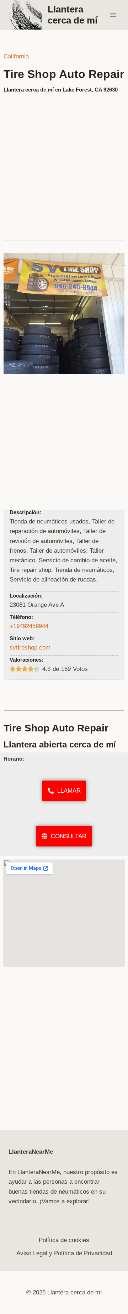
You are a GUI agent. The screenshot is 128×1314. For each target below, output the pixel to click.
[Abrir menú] (112, 14)
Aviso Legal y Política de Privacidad (64, 1253)
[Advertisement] (64, 163)
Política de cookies (64, 1240)
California (16, 56)
